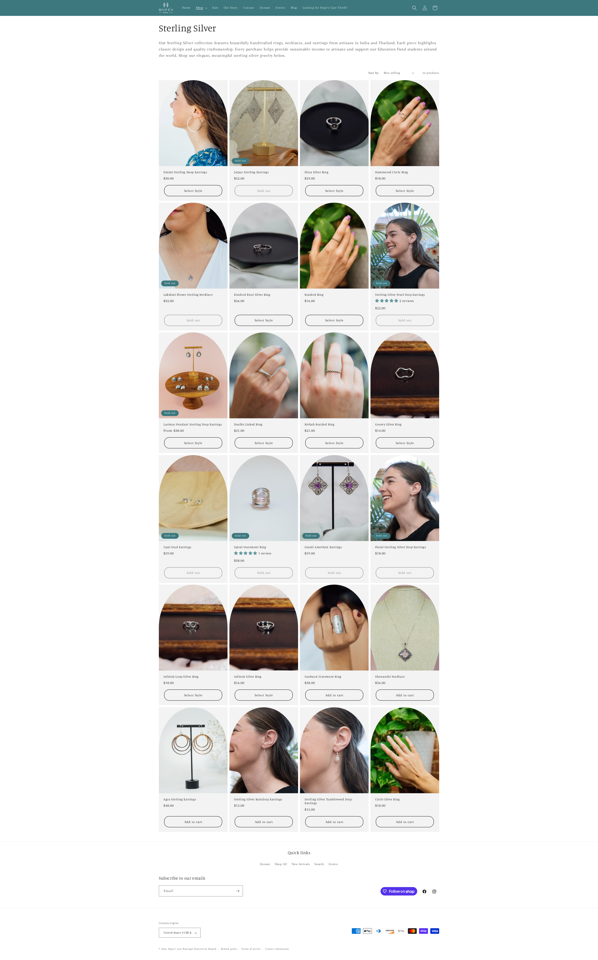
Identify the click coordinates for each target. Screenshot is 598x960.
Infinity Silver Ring (248, 676)
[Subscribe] (237, 890)
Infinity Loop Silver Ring (181, 676)
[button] (201, 8)
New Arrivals (301, 864)
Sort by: (373, 73)
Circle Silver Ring (387, 799)
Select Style (193, 191)
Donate (265, 864)
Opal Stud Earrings (177, 547)
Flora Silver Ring (316, 172)
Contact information (277, 948)
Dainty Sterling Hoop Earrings (185, 172)
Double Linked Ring (248, 424)
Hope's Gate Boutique (180, 949)
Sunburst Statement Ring (323, 676)
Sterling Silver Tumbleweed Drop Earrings (328, 801)
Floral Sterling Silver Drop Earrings (400, 547)
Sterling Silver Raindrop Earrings (258, 799)
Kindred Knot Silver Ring (252, 294)
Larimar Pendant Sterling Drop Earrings (193, 424)
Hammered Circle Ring (391, 172)
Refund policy (229, 948)
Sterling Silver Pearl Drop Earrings (400, 294)
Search (319, 864)
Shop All (281, 864)
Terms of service (251, 948)
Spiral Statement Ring (250, 547)
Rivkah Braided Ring (320, 424)
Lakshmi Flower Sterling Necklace (188, 294)
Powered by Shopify (205, 949)
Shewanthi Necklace (390, 676)
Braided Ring (314, 294)
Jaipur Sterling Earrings (251, 172)
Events (333, 864)
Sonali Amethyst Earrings (323, 547)
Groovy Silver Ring (388, 424)
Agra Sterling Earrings (180, 799)
